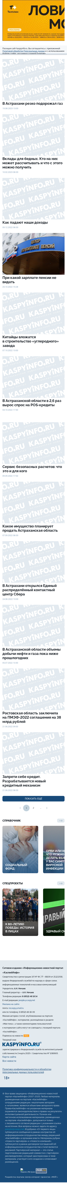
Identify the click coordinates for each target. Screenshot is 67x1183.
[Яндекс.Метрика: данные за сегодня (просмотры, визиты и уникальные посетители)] (27, 1170)
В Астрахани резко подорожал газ (32, 103)
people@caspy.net (27, 1000)
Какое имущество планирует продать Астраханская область (30, 528)
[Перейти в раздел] (61, 883)
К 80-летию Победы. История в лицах (19, 927)
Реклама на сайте (10, 1004)
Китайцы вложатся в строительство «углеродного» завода (30, 341)
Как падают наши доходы (25, 222)
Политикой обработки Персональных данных (23, 51)
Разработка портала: (31, 1177)
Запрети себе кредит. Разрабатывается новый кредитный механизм (24, 781)
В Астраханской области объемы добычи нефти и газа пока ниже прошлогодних (31, 653)
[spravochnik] (61, 821)
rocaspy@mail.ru (16, 1008)
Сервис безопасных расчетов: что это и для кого (32, 469)
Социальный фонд (16, 866)
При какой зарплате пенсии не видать (29, 280)
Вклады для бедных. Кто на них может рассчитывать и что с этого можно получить (32, 163)
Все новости (9, 1061)
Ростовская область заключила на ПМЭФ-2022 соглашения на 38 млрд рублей (31, 717)
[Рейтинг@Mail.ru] (41, 1170)
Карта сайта (9, 1057)
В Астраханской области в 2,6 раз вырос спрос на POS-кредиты (31, 403)
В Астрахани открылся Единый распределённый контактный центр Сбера (29, 590)
